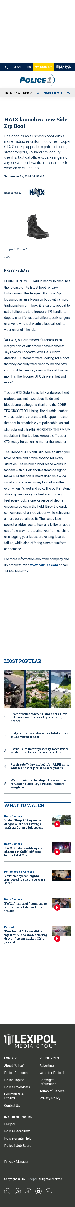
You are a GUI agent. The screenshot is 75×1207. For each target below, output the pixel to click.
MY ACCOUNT (43, 67)
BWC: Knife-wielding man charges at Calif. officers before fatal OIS (24, 851)
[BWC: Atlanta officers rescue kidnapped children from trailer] (61, 903)
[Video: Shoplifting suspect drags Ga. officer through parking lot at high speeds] (61, 820)
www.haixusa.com (44, 565)
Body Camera (13, 816)
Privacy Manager (16, 1162)
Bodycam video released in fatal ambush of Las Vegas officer (40, 735)
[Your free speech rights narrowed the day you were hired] (61, 875)
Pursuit (9, 927)
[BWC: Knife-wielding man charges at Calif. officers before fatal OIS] (61, 847)
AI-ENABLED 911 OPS (53, 93)
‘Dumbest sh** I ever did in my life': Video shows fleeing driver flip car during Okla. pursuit (25, 936)
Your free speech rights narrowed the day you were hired (24, 879)
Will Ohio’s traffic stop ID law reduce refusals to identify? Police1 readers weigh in (38, 784)
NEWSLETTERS (22, 67)
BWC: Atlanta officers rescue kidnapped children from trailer (25, 907)
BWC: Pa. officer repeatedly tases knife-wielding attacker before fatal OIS (40, 750)
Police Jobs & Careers (19, 871)
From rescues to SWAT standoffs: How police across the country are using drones (38, 717)
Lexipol (32, 1179)
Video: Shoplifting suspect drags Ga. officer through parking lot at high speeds (24, 823)
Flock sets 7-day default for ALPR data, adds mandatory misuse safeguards (39, 766)
